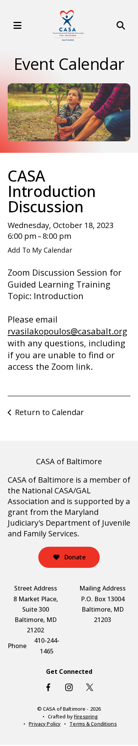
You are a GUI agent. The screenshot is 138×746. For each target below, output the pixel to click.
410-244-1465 (46, 645)
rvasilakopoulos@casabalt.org (67, 331)
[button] (13, 25)
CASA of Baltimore (69, 461)
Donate (74, 557)
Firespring (86, 716)
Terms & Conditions (93, 723)
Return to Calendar (49, 412)
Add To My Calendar (40, 250)
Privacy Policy (45, 723)
